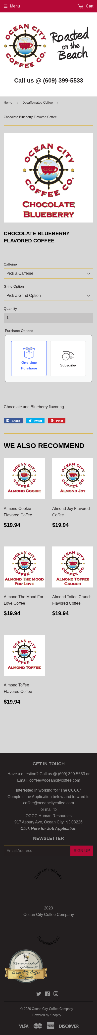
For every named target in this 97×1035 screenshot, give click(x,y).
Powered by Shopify (46, 1015)
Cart (89, 6)
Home (8, 102)
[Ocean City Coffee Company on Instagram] (55, 994)
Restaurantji (30, 966)
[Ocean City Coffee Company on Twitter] (38, 994)
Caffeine (10, 264)
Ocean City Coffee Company (48, 914)
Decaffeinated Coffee (37, 102)
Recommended (26, 963)
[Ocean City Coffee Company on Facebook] (47, 994)
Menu (15, 6)
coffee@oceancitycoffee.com (54, 780)
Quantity (10, 309)
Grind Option (14, 286)
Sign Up (82, 851)
